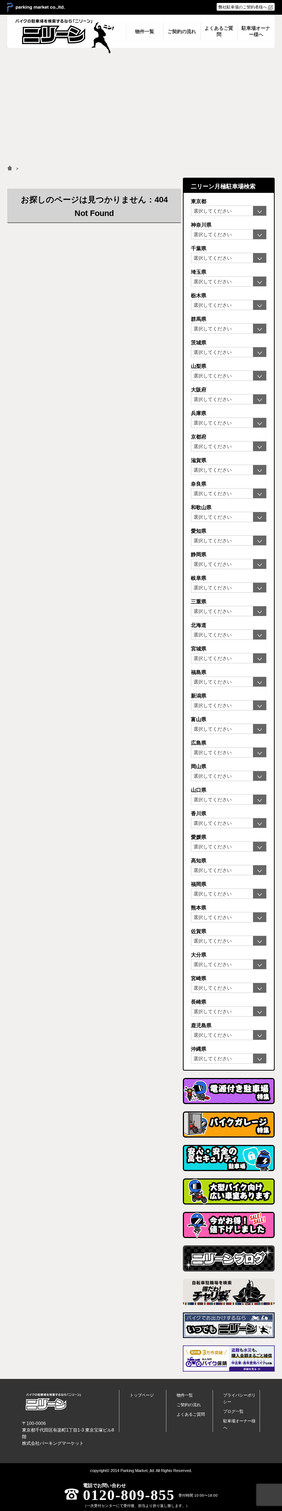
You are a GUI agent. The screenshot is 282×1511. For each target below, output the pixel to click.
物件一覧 (185, 1395)
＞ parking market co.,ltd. (36, 8)
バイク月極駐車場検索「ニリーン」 (53, 1402)
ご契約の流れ (189, 1404)
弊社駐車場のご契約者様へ (242, 7)
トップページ (142, 1395)
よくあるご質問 (191, 1414)
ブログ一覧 (233, 1411)
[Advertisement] (141, 103)
